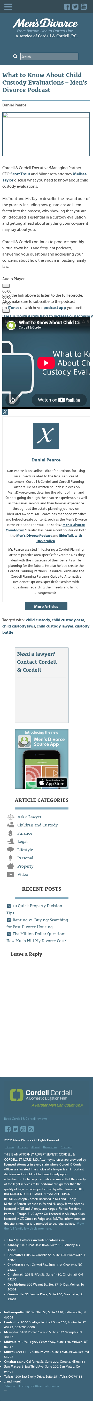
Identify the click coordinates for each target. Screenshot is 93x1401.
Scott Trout (20, 173)
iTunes (13, 307)
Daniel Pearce (14, 104)
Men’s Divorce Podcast (34, 535)
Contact (66, 1147)
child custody (38, 619)
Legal (23, 841)
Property (25, 866)
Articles (22, 1147)
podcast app (54, 307)
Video (23, 874)
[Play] (6, 286)
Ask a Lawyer (29, 816)
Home (9, 1147)
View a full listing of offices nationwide (32, 1386)
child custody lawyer (55, 626)
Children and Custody (37, 825)
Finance (24, 833)
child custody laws (18, 626)
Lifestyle (25, 849)
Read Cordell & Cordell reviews (25, 1118)
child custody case (68, 619)
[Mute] (6, 311)
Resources (50, 1147)
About (35, 1147)
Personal (25, 858)
